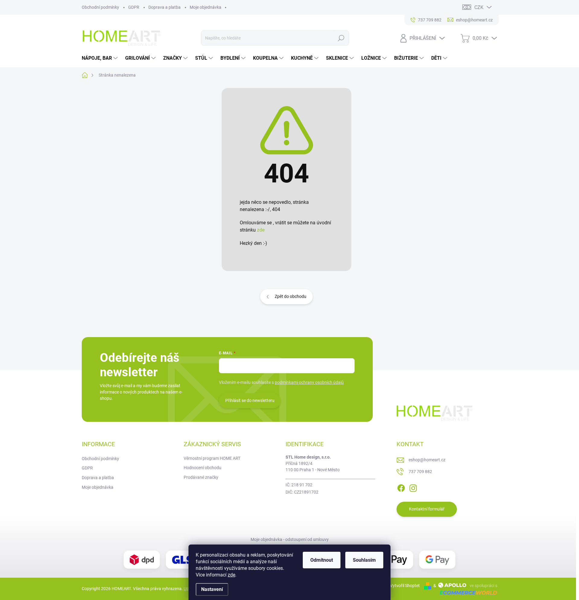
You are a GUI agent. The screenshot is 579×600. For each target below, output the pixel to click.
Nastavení (212, 589)
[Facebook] (401, 486)
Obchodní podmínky (100, 7)
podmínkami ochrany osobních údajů (309, 382)
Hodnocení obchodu (202, 467)
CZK (478, 7)
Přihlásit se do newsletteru (249, 400)
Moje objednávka (205, 7)
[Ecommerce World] (466, 592)
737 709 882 (420, 471)
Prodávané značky (201, 477)
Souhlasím (364, 560)
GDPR (133, 7)
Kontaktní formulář (427, 509)
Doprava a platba (164, 7)
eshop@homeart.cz (427, 459)
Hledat (341, 38)
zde (231, 575)
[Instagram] (413, 486)
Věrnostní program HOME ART (212, 458)
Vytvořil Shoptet (405, 585)
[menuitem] (100, 58)
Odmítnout (321, 560)
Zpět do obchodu (290, 296)
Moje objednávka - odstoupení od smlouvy (290, 539)
